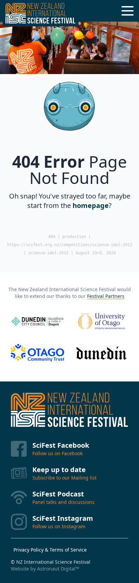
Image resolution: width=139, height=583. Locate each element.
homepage (91, 205)
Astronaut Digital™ (58, 568)
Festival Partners (105, 296)
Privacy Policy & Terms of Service (50, 549)
